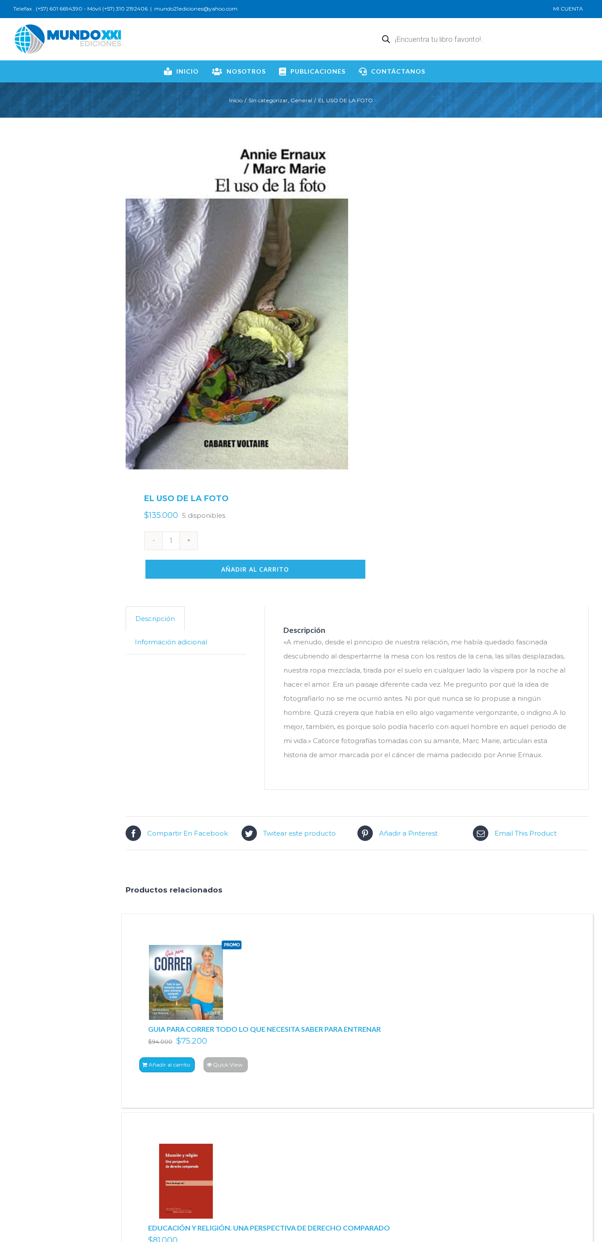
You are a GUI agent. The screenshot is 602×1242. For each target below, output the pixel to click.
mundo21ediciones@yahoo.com (196, 8)
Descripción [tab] (155, 618)
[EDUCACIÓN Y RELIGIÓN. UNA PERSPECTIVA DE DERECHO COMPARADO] (186, 1181)
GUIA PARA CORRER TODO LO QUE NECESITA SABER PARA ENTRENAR (264, 1029)
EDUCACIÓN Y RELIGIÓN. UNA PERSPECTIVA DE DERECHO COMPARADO (269, 1227)
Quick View (228, 1064)
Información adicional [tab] (171, 642)
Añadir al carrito (255, 569)
